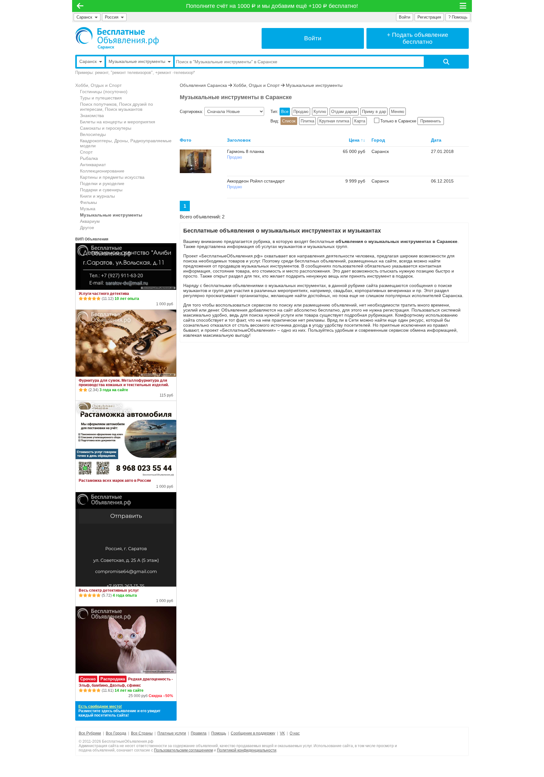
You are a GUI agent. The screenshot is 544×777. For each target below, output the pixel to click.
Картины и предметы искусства (112, 177)
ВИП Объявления (91, 239)
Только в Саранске (398, 121)
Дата (436, 140)
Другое (87, 227)
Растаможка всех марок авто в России (115, 480)
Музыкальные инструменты (111, 214)
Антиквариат (93, 164)
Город (378, 140)
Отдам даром (344, 111)
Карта (359, 121)
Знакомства (92, 115)
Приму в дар (374, 111)
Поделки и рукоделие (102, 183)
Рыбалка (89, 158)
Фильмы (88, 202)
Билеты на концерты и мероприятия (117, 121)
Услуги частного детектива (104, 293)
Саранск (84, 17)
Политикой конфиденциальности (246, 750)
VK (282, 733)
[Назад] (80, 6)
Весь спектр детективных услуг (109, 590)
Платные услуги (171, 733)
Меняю (397, 111)
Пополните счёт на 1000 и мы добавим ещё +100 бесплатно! (272, 6)
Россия (113, 17)
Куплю (320, 111)
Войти (404, 17)
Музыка (87, 208)
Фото (185, 140)
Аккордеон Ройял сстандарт (256, 180)
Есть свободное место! (100, 706)
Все (284, 111)
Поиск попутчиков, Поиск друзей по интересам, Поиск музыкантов (116, 107)
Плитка (307, 121)
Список (289, 121)
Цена (354, 140)
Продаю (301, 111)
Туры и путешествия (101, 97)
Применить (430, 121)
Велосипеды (93, 134)
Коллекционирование (102, 170)
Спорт (86, 152)
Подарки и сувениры (101, 189)
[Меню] (463, 6)
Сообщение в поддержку (253, 733)
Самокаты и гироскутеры (105, 128)
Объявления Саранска (203, 85)
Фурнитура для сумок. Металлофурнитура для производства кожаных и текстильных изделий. (124, 382)
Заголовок (239, 140)
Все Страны (142, 733)
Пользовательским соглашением (183, 750)
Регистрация (429, 17)
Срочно (88, 679)
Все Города (116, 733)
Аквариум (90, 221)
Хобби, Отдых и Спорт (98, 85)
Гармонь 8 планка (245, 151)
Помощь (218, 733)
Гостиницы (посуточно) (104, 91)
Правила (199, 733)
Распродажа (112, 679)
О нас (295, 733)
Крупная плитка (334, 121)
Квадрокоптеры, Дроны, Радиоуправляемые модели (126, 143)
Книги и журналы (97, 196)
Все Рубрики (90, 733)
